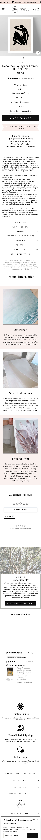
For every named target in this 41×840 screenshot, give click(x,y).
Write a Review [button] (21, 510)
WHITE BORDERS (21, 227)
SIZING (20, 231)
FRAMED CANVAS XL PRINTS (20, 236)
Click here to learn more (20, 603)
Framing (20, 98)
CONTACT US (20, 250)
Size (20, 89)
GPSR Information (20, 254)
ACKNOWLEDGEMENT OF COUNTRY (20, 773)
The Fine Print (20, 787)
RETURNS (20, 245)
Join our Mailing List (20, 794)
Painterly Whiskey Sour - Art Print (10, 679)
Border (20, 107)
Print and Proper (20, 813)
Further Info (20, 780)
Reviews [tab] (8, 516)
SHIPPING (20, 240)
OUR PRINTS (20, 222)
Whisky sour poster (15, 665)
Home (20, 62)
